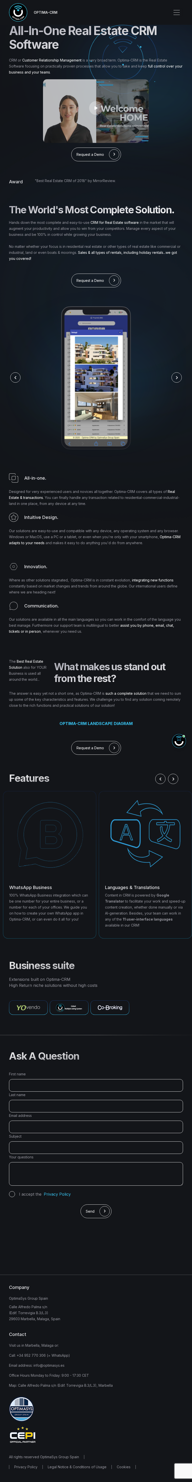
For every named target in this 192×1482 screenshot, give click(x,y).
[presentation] (15, 377)
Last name (17, 1095)
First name (17, 1074)
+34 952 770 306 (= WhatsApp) (43, 1355)
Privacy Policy (26, 1467)
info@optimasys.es (48, 1365)
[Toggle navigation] (176, 13)
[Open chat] (179, 741)
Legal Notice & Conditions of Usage (77, 1467)
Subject (15, 1136)
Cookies (123, 1467)
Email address (20, 1115)
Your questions (21, 1157)
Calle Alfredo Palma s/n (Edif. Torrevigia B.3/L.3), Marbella (65, 1385)
